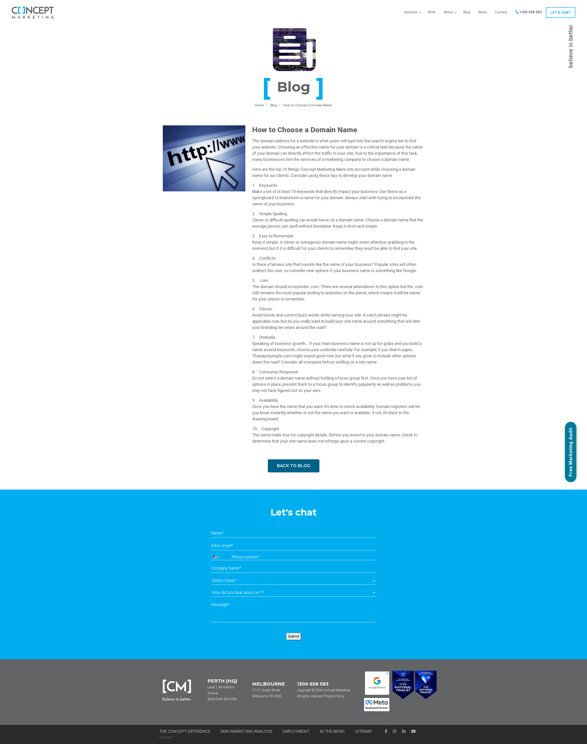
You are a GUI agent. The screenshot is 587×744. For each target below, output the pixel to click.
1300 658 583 (313, 684)
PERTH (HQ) (222, 681)
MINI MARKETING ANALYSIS (246, 731)
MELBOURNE (268, 684)
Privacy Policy (334, 696)
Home (259, 105)
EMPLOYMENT (296, 731)
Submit (293, 636)
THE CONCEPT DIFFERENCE (184, 731)
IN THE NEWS (332, 731)
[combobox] (216, 557)
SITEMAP (363, 731)
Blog (273, 105)
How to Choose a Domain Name (307, 105)
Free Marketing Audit (570, 452)
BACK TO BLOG (293, 465)
